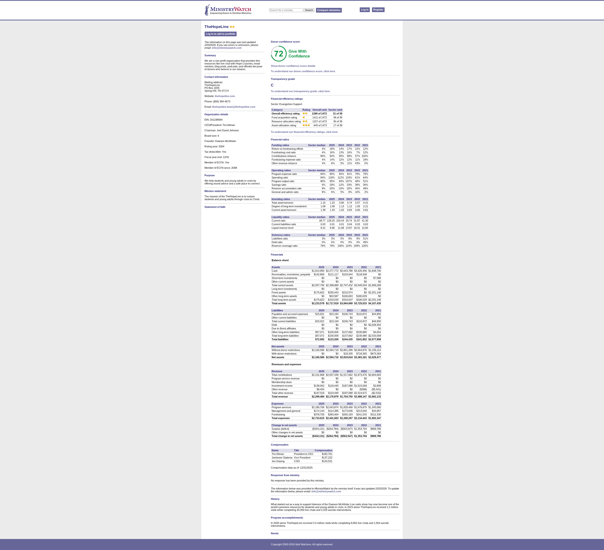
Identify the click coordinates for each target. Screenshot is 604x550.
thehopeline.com (225, 96)
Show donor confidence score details (293, 66)
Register (378, 9)
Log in (365, 9)
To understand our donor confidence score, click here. (303, 71)
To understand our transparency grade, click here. (300, 91)
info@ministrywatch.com (226, 48)
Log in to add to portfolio (220, 34)
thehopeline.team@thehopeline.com (233, 107)
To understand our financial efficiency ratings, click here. (304, 132)
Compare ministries (329, 10)
